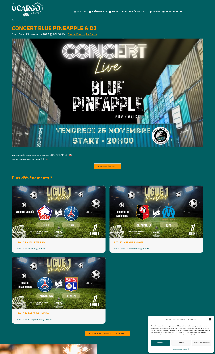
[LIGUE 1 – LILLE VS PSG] (59, 187)
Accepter (160, 343)
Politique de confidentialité (180, 349)
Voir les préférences (201, 343)
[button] (210, 319)
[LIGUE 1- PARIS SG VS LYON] (59, 258)
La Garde (91, 34)
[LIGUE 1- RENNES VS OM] (156, 187)
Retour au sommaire (19, 20)
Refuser (181, 343)
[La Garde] (27, 3)
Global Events (76, 34)
